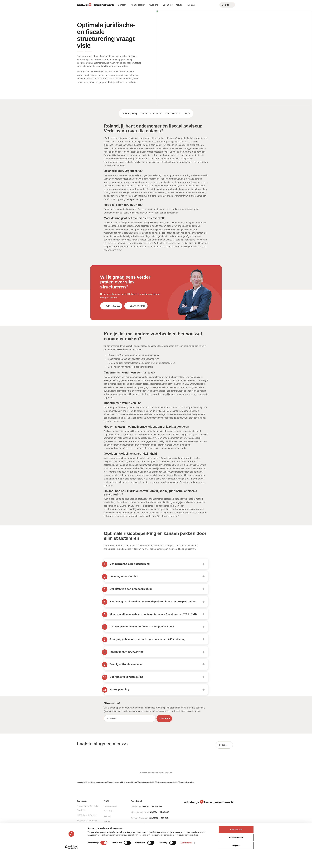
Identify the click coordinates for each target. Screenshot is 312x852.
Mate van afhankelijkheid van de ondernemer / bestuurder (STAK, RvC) (153, 614)
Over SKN (108, 811)
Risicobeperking (129, 113)
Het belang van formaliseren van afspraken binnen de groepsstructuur (153, 601)
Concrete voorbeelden (151, 113)
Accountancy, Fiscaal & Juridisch (88, 808)
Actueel (179, 5)
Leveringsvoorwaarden (124, 576)
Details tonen (186, 843)
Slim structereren (173, 113)
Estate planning (119, 689)
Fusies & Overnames (87, 820)
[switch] (127, 843)
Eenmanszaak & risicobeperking (130, 563)
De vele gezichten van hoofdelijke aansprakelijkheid (142, 626)
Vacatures (168, 5)
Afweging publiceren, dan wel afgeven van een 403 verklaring (147, 639)
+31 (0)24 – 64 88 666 (158, 812)
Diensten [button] (121, 5)
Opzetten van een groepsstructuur (131, 588)
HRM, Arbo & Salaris (86, 815)
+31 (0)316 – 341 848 (158, 818)
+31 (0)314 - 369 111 (152, 806)
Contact (191, 5)
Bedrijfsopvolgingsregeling (126, 676)
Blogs (187, 113)
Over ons (153, 5)
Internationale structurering (127, 651)
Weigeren (236, 845)
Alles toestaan (236, 829)
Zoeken (225, 5)
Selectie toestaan (236, 837)
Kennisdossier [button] (138, 5)
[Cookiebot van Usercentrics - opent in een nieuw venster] (71, 847)
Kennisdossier (110, 806)
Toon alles (223, 745)
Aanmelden (164, 718)
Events (107, 821)
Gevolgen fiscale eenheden (126, 664)
